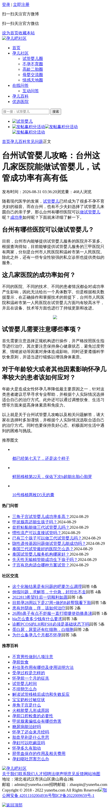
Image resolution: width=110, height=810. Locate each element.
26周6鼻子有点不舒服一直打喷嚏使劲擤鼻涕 (52, 613)
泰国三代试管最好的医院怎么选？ (43, 549)
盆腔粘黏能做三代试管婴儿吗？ (41, 527)
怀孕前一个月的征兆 (30, 678)
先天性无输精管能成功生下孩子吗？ (45, 559)
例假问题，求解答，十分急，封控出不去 (49, 592)
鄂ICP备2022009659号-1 (73, 795)
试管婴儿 (51, 201)
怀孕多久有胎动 (26, 748)
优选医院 (20, 101)
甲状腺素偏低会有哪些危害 (36, 721)
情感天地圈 (33, 80)
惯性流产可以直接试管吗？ (36, 533)
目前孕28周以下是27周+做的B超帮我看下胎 (51, 602)
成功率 (16, 217)
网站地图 (92, 774)
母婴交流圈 (33, 74)
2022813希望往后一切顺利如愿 (40, 597)
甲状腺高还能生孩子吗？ (34, 522)
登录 (6, 4)
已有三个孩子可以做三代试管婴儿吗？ (47, 538)
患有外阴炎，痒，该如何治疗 (38, 608)
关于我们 (10, 774)
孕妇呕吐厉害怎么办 (30, 759)
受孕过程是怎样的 (28, 673)
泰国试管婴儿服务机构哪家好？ (41, 554)
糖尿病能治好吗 (26, 726)
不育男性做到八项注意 (32, 657)
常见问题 (35, 141)
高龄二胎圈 (33, 69)
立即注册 (21, 4)
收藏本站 (26, 33)
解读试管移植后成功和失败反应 (41, 694)
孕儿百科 (20, 96)
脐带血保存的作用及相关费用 (38, 753)
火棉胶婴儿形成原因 (30, 710)
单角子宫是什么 (26, 705)
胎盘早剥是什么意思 (30, 737)
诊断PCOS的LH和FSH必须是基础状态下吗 (50, 624)
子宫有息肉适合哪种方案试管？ (41, 565)
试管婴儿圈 (33, 58)
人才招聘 (43, 774)
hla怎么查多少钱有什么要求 (37, 619)
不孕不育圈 (33, 64)
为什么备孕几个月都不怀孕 (36, 635)
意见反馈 (76, 774)
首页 (16, 48)
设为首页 (10, 33)
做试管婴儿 (90, 212)
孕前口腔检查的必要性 (32, 716)
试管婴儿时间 (24, 683)
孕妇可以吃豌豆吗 (28, 743)
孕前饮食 (20, 662)
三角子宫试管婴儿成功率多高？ (41, 516)
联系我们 (26, 774)
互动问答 (31, 91)
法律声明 (59, 774)
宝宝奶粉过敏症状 (28, 700)
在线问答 (20, 85)
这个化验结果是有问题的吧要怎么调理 (47, 586)
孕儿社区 (20, 53)
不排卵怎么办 (24, 689)
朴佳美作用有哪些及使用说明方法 (43, 667)
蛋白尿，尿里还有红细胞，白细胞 (43, 629)
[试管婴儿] (14, 38)
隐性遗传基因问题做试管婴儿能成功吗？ (49, 543)
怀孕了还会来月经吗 (30, 732)
